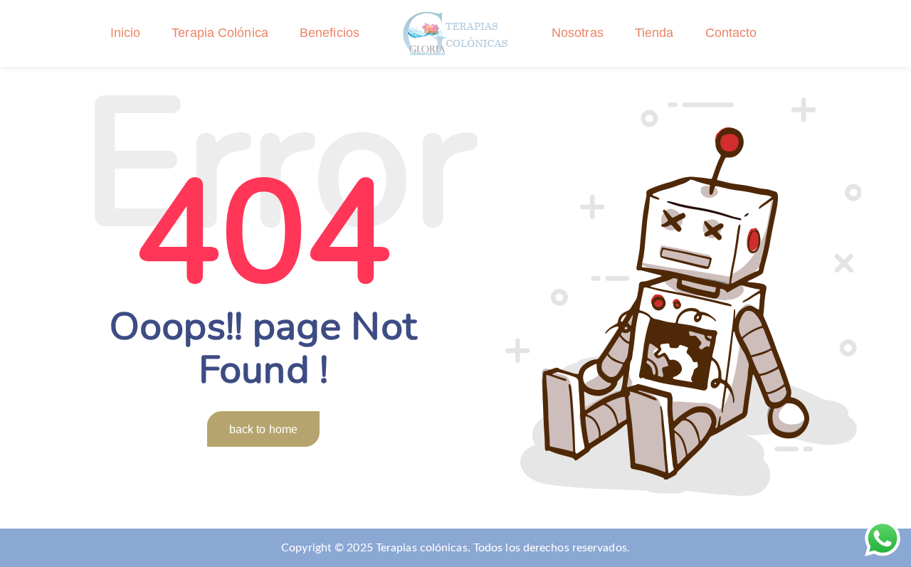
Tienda (654, 33)
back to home (263, 429)
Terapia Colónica (220, 33)
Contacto (731, 33)
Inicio (125, 33)
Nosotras (578, 33)
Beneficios (329, 33)
